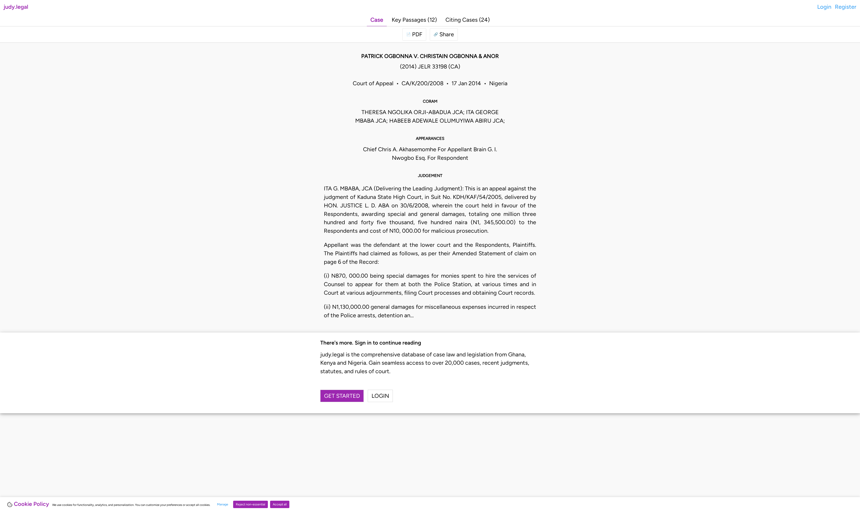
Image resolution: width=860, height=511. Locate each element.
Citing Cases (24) (467, 19)
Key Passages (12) (414, 19)
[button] (444, 34)
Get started (342, 395)
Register (845, 6)
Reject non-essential (250, 504)
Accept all (280, 504)
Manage (222, 504)
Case (376, 19)
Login (824, 6)
